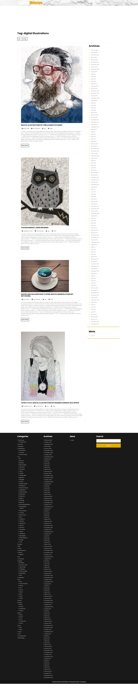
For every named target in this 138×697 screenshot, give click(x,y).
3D (20, 458)
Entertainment (22, 550)
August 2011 (94, 302)
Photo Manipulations (24, 504)
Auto (20, 581)
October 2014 (94, 211)
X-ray (20, 542)
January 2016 (94, 175)
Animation (21, 446)
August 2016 (94, 158)
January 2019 (94, 88)
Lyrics (20, 619)
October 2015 (94, 182)
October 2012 (94, 268)
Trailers (21, 610)
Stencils (21, 525)
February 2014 (94, 230)
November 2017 (95, 122)
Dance (21, 614)
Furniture (21, 452)
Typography (22, 535)
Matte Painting (23, 492)
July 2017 (93, 131)
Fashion (20, 552)
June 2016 (93, 163)
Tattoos (21, 531)
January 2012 (94, 290)
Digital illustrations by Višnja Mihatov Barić (41, 125)
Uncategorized (22, 636)
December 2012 (95, 264)
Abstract (21, 460)
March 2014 (94, 228)
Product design (23, 571)
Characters (22, 469)
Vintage (21, 540)
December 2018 (95, 91)
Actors (21, 604)
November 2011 (95, 295)
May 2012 (93, 280)
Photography (22, 506)
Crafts (19, 548)
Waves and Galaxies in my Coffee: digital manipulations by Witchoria (47, 295)
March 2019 (94, 83)
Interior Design (23, 454)
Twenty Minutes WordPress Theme (63, 682)
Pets (19, 625)
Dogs (20, 629)
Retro (20, 517)
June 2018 (93, 105)
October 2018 (94, 95)
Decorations (22, 450)
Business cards (23, 565)
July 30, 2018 (26, 128)
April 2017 (93, 139)
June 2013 (93, 249)
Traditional (22, 533)
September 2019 (95, 69)
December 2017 (95, 119)
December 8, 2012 (27, 406)
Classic (21, 471)
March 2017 (94, 141)
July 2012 (93, 276)
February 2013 (94, 259)
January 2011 (94, 319)
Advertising (21, 440)
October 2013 (94, 240)
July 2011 (93, 304)
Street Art (21, 527)
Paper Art (21, 502)
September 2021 (95, 55)
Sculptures (22, 519)
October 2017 (94, 124)
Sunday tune (22, 621)
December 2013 (95, 235)
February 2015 (94, 201)
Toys (19, 633)
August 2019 (94, 71)
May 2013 (93, 252)
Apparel (21, 554)
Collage (21, 473)
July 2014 (93, 218)
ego (43, 128)
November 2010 (95, 324)
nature (21, 592)
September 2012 (95, 271)
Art (19, 456)
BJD (19, 546)
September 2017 (95, 127)
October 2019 (94, 67)
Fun (19, 556)
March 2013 (94, 256)
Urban (21, 596)
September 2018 (95, 98)
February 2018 (94, 115)
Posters (21, 606)
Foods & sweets (23, 583)
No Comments (35, 128)
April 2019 (93, 81)
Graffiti (21, 481)
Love (20, 587)
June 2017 (93, 134)
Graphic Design (23, 483)
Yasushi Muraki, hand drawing (34, 227)
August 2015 (94, 187)
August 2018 (94, 100)
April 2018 (93, 110)
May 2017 (93, 136)
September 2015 (95, 184)
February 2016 (94, 172)
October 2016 (94, 153)
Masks (20, 600)
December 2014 (95, 206)
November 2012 (95, 266)
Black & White (22, 465)
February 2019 (94, 86)
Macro (22, 508)
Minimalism (22, 494)
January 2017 (94, 146)
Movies (20, 602)
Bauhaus (21, 462)
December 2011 (95, 292)
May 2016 (93, 165)
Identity (20, 561)
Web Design (21, 638)
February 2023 (94, 50)
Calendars (22, 467)
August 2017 (94, 129)
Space (20, 631)
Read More (25, 145)
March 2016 (94, 170)
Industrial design (23, 487)
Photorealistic (23, 510)
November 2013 (95, 237)
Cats (20, 627)
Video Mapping (23, 537)
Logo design (22, 567)
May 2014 (93, 223)
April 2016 (93, 167)
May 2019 (93, 79)
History (21, 585)
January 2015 (94, 204)
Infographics (22, 490)
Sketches (21, 521)
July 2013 (93, 247)
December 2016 (95, 148)
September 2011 (95, 300)
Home (46, 685)
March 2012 (94, 285)
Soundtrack (22, 608)
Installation (21, 577)
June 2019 (93, 76)
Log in (92, 335)
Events (21, 617)
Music (19, 613)
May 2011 (93, 309)
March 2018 (94, 112)
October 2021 (94, 52)
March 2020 (94, 57)
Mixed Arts (22, 496)
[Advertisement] (69, 18)
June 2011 (93, 307)
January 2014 (94, 232)
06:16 (50, 299)
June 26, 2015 (26, 299)
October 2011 (94, 297)
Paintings (21, 500)
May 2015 (93, 194)
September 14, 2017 (28, 231)
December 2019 (95, 62)
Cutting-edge (22, 475)
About (46, 690)
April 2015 (93, 196)
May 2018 (93, 107)
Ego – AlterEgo (22, 39)
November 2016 (95, 151)
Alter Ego (20, 444)
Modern (21, 498)
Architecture (21, 448)
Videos (21, 623)
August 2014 (94, 216)
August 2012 (94, 273)
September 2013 (95, 242)
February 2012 (94, 288)
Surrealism (22, 529)
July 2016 (93, 160)
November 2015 (95, 179)
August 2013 (94, 244)
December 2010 (95, 321)
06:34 (53, 231)
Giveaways (21, 559)
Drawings (21, 479)
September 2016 (95, 155)
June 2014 (93, 220)
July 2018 (93, 103)
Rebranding (22, 573)
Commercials (22, 442)
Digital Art (21, 477)
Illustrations (22, 485)
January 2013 (94, 261)
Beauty (20, 544)
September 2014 (95, 213)
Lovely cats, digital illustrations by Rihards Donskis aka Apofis (50, 403)
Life (19, 579)
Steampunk (22, 523)
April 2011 (93, 312)
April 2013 (93, 254)
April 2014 (93, 225)
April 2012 (93, 283)
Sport (20, 594)
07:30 (52, 406)
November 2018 (95, 93)
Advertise (47, 694)
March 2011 (94, 314)
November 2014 (95, 208)
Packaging (22, 569)
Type (20, 575)
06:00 (49, 128)
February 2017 (94, 143)
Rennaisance (22, 515)
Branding (21, 562)
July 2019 (93, 74)
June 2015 (93, 192)
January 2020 (94, 59)
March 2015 (94, 199)
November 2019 (95, 64)
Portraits (21, 512)
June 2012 (93, 278)
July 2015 (93, 189)
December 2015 (95, 177)
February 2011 (94, 316)
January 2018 (94, 117)
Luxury (21, 589)
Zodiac (21, 598)
